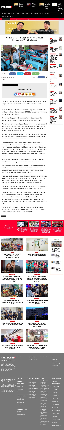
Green (51, 38)
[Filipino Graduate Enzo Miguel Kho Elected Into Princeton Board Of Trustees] (22, 224)
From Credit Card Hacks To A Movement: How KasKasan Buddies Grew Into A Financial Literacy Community (47, 6)
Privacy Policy (55, 359)
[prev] (59, 19)
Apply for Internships (33, 359)
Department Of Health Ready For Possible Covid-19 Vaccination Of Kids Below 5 (27, 19)
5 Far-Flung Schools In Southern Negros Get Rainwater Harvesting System (58, 256)
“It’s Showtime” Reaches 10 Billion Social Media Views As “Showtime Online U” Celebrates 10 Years (54, 69)
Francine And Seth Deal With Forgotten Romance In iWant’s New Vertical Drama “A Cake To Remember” (54, 58)
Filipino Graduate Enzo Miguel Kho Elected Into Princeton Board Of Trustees (22, 230)
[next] (61, 19)
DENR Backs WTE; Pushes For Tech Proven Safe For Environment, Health (54, 41)
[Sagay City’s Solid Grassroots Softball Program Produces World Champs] (34, 224)
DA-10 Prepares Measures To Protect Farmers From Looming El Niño (53, 78)
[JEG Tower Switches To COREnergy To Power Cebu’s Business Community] (29, 4)
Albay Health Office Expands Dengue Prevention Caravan (54, 49)
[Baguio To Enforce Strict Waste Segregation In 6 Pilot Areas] (53, 268)
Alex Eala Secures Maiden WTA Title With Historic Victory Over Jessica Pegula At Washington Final (46, 230)
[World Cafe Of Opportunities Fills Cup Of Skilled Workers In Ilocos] (60, 92)
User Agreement (55, 356)
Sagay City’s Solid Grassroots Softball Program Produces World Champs (34, 230)
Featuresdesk (19, 42)
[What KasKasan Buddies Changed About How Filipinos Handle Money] (16, 4)
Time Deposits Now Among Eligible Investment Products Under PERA (54, 102)
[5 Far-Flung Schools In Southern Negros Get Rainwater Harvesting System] (53, 255)
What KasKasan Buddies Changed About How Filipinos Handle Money (21, 5)
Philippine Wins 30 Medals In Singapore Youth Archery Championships (57, 230)
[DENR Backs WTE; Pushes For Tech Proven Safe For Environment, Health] (60, 39)
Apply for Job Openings (33, 356)
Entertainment (52, 64)
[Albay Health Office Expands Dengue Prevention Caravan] (60, 48)
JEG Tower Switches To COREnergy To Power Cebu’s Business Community (34, 5)
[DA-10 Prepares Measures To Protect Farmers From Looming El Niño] (60, 75)
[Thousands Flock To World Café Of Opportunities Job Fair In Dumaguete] (60, 84)
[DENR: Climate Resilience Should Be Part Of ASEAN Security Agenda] (53, 262)
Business (51, 99)
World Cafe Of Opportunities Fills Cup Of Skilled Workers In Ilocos (54, 94)
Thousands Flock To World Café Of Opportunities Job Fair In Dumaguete (54, 86)
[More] (46, 77)
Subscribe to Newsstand (45, 356)
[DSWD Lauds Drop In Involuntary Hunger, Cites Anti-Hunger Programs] (60, 109)
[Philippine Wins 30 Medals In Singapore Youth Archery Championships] (57, 224)
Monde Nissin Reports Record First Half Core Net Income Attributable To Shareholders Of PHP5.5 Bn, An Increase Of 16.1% (60, 7)
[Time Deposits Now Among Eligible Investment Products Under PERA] (60, 100)
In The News (52, 74)
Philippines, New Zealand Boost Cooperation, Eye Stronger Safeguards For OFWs (53, 120)
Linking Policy (55, 365)
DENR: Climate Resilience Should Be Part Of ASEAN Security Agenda (58, 263)
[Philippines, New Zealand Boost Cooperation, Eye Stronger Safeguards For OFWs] (60, 117)
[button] (61, 13)
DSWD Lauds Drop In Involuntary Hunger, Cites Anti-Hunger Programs (54, 111)
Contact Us (19, 356)
